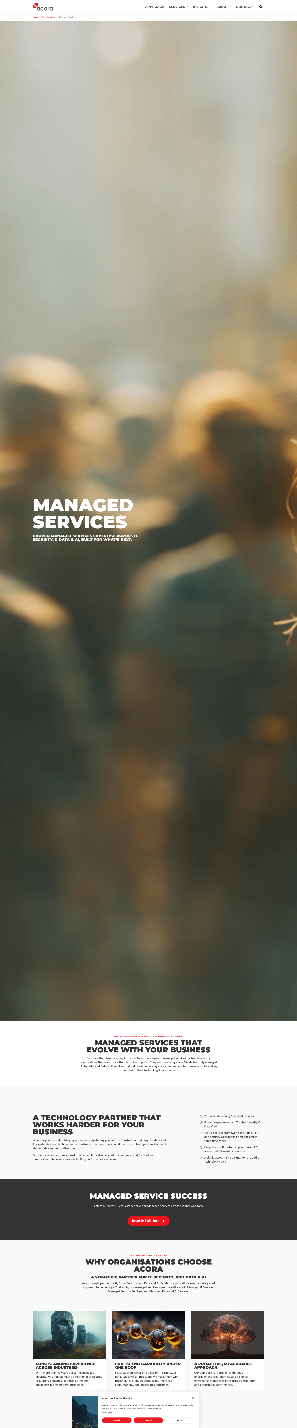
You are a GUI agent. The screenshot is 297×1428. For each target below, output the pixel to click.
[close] (193, 1397)
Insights (200, 7)
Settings (180, 1421)
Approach (154, 7)
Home (36, 17)
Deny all (148, 1420)
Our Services (48, 17)
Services (177, 7)
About (222, 7)
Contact (244, 7)
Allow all (116, 1420)
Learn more (107, 1412)
